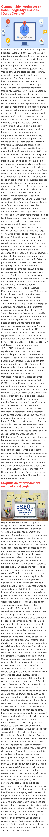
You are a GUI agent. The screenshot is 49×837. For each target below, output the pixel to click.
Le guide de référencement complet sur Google (20, 484)
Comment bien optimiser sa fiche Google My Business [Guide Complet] (21, 10)
